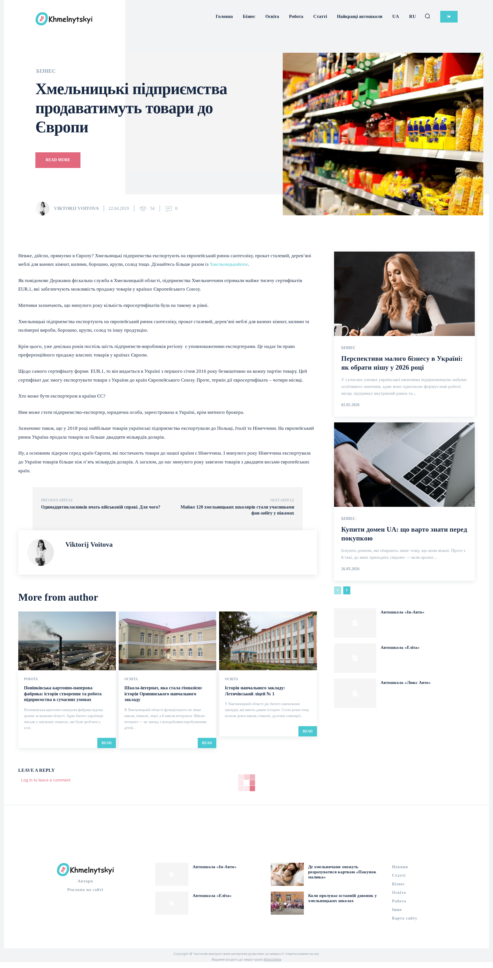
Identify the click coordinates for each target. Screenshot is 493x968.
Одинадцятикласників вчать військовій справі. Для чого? (100, 507)
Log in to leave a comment (45, 779)
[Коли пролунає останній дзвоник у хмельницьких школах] (287, 903)
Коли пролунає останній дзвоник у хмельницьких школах (342, 898)
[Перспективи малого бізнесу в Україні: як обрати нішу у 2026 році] (404, 294)
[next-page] (346, 590)
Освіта (131, 679)
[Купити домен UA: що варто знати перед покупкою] (404, 464)
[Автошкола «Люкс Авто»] (355, 693)
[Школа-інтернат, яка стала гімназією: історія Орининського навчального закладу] (167, 640)
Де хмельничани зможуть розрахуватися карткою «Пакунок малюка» (342, 871)
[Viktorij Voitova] (44, 208)
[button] (427, 16)
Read (107, 743)
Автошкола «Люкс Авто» (406, 682)
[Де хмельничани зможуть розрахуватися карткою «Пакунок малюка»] (287, 874)
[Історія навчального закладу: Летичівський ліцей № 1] (268, 640)
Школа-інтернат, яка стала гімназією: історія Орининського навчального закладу (163, 693)
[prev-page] (337, 590)
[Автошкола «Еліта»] (355, 658)
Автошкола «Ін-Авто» (403, 612)
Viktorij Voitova (76, 208)
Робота (31, 679)
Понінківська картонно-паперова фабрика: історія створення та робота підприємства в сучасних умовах (63, 693)
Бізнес (46, 71)
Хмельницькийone (229, 264)
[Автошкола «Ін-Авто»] (355, 623)
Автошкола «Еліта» (400, 647)
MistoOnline (272, 959)
